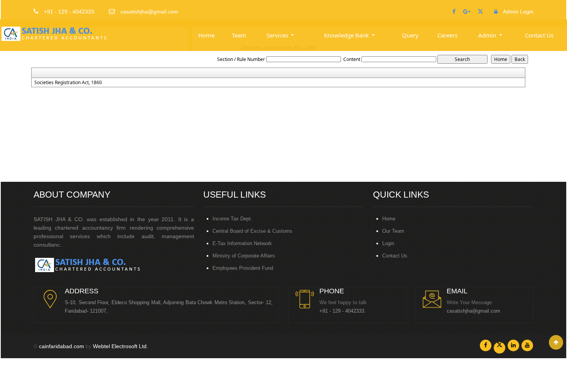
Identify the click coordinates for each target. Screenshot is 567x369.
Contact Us (539, 35)
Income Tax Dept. (232, 219)
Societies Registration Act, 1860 (68, 83)
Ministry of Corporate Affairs (244, 256)
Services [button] (278, 35)
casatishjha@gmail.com (473, 311)
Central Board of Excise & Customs (252, 231)
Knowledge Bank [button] (347, 35)
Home (206, 35)
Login (388, 243)
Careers (447, 35)
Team (239, 35)
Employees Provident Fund (243, 268)
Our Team (393, 231)
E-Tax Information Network (242, 243)
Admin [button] (488, 35)
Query (410, 35)
